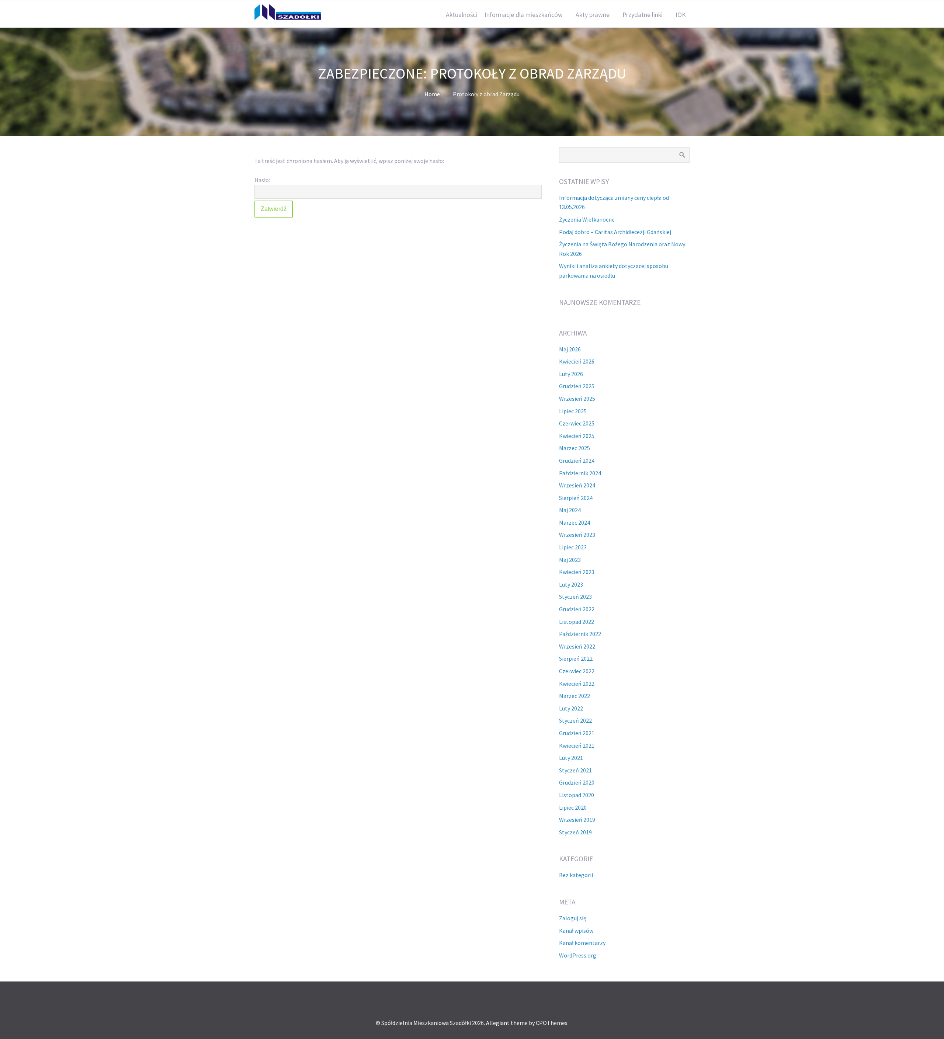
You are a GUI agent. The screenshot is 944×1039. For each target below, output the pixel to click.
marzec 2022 (574, 695)
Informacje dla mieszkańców (524, 15)
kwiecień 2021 (576, 745)
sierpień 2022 (576, 658)
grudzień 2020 (576, 782)
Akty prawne (593, 15)
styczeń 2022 (575, 720)
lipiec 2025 (573, 411)
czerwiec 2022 (576, 671)
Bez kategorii (576, 875)
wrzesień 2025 (577, 398)
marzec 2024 (574, 522)
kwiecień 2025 (576, 435)
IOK (681, 15)
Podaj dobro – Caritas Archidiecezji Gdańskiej (615, 232)
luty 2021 (571, 757)
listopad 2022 (576, 621)
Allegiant (498, 1022)
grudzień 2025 (576, 386)
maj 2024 (570, 510)
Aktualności (461, 15)
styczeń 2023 (575, 596)
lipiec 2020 (573, 807)
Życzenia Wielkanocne (587, 219)
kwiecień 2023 (576, 572)
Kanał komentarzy (582, 942)
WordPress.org (577, 955)
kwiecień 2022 (576, 683)
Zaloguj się (572, 918)
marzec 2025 (574, 448)
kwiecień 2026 (576, 361)
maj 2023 (570, 559)
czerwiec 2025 (576, 423)
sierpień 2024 (576, 497)
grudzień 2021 (576, 733)
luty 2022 (571, 708)
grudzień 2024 (576, 460)
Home (432, 94)
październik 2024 (580, 473)
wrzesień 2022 (577, 646)
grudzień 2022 (576, 609)
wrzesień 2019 (577, 819)
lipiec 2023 (573, 547)
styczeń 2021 (575, 770)
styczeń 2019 (575, 832)
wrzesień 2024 (577, 485)
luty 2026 (571, 374)
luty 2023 (571, 584)
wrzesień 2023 (577, 534)
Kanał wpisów (576, 930)
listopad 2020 (576, 795)
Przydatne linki (642, 15)
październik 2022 (580, 633)
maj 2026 (570, 349)
